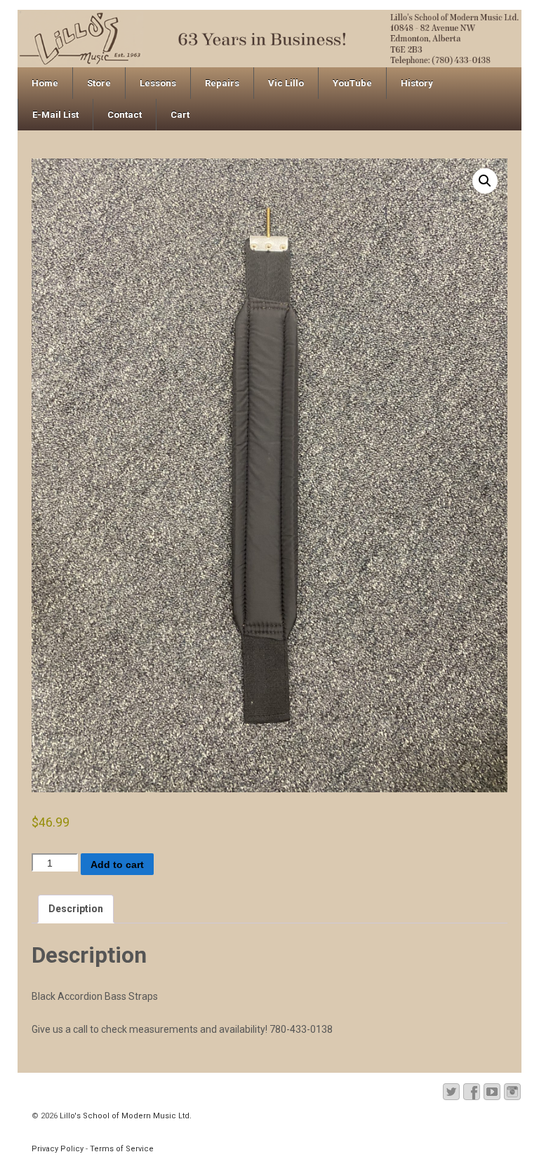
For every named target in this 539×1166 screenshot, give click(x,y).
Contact (124, 114)
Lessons (158, 83)
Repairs (222, 83)
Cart (180, 114)
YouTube (352, 83)
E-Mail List (55, 114)
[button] (485, 181)
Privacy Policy (58, 1148)
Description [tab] (75, 908)
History (417, 83)
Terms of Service (122, 1148)
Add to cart (117, 864)
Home (45, 83)
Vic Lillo (286, 83)
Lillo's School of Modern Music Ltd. (125, 1115)
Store (99, 83)
